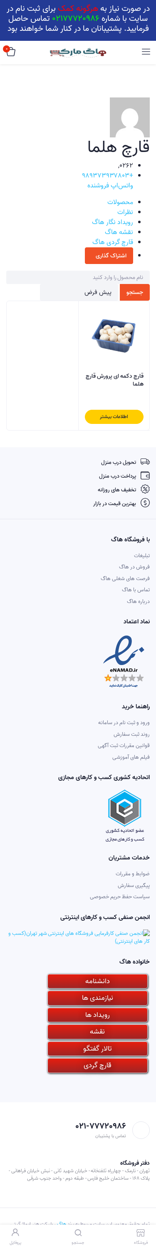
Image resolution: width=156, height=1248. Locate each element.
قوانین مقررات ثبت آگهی (124, 745)
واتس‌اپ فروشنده (110, 185)
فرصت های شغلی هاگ (125, 578)
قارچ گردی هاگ (112, 242)
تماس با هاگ (136, 589)
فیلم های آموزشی (131, 757)
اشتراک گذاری (111, 256)
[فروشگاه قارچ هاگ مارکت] (78, 52)
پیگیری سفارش (134, 885)
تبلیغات (142, 555)
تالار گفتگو (97, 1048)
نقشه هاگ (119, 232)
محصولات (120, 202)
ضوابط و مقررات (133, 873)
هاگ (61, 1224)
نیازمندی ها (97, 998)
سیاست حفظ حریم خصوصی (120, 896)
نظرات (125, 212)
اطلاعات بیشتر (114, 417)
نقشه (97, 1031)
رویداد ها (97, 1015)
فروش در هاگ (134, 567)
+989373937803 (107, 175)
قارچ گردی (97, 1065)
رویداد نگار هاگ (112, 222)
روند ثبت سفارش (132, 734)
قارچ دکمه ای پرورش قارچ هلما (115, 380)
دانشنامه (97, 981)
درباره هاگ (138, 601)
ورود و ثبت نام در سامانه (124, 722)
